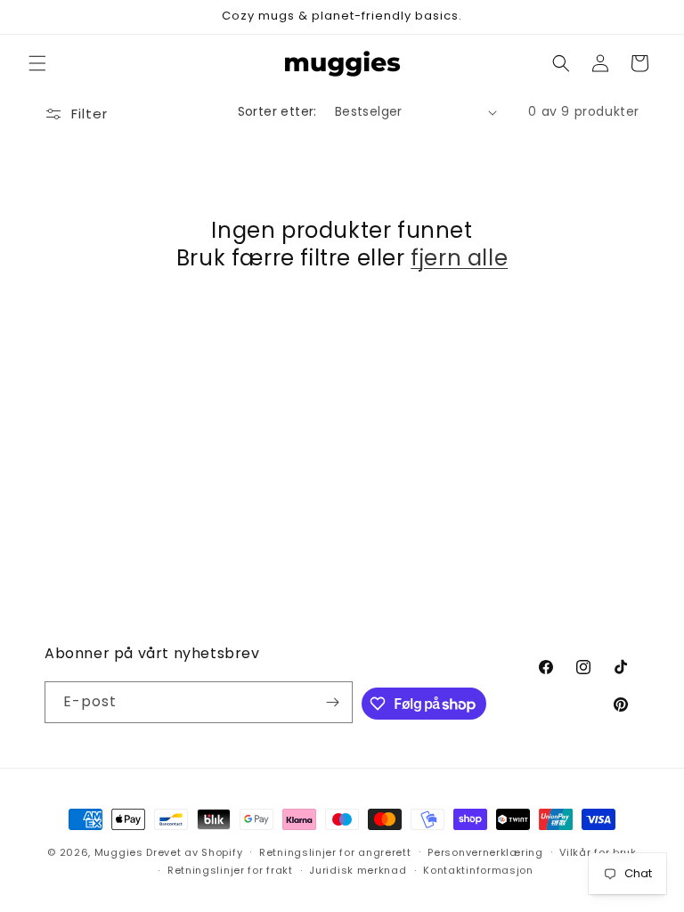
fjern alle (459, 258)
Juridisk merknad (357, 870)
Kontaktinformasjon (478, 870)
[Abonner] (332, 702)
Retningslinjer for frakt (230, 870)
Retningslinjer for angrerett (335, 852)
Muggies (118, 852)
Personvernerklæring (485, 852)
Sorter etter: (277, 111)
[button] (37, 63)
